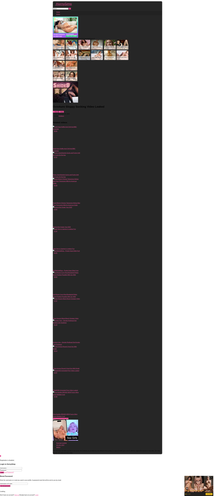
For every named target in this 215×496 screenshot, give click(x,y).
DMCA (58, 447)
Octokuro (61, 116)
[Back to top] (0, 456)
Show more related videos (60, 418)
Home (58, 12)
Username (3, 468)
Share (61, 111)
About (56, 111)
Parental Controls (61, 443)
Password (3, 470)
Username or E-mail (6, 483)
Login (2, 472)
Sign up (16, 495)
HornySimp (63, 4)
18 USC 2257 (60, 445)
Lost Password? (9, 472)
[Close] (0, 458)
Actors (58, 14)
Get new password (5, 486)
